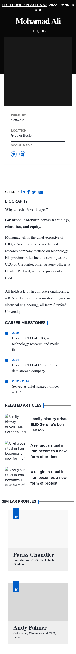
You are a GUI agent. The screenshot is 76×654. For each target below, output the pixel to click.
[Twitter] (14, 154)
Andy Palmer (30, 627)
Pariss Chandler (33, 554)
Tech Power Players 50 (24, 5)
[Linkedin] (22, 154)
